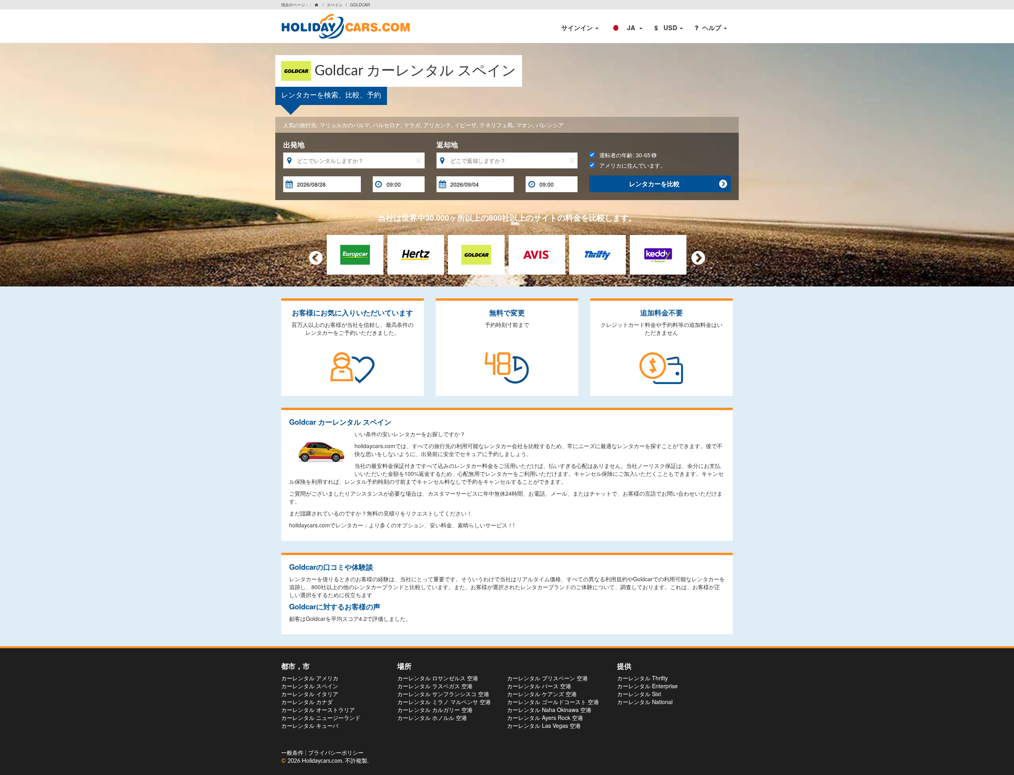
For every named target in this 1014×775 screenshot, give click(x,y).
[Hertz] (416, 254)
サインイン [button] (578, 27)
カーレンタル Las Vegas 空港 (544, 725)
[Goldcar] (476, 254)
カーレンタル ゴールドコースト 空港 (553, 702)
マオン (524, 125)
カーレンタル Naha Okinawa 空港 (549, 710)
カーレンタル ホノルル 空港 (432, 718)
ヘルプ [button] (712, 27)
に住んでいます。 (632, 165)
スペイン (335, 5)
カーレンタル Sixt (639, 694)
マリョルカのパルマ (345, 125)
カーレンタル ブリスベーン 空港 (547, 678)
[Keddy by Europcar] (658, 254)
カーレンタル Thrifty (642, 678)
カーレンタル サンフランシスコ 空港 (443, 694)
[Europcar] (355, 254)
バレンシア (550, 125)
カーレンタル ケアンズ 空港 (542, 694)
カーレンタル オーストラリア (318, 710)
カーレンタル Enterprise (647, 686)
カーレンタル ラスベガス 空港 (435, 686)
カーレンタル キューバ (309, 725)
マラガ (412, 125)
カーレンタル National (645, 702)
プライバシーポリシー (336, 753)
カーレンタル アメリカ (309, 678)
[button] (626, 28)
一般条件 (293, 753)
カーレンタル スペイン (309, 686)
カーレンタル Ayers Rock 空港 (545, 718)
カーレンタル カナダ (307, 702)
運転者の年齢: (622, 155)
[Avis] (537, 254)
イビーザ (465, 125)
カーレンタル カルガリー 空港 (435, 710)
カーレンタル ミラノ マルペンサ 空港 (444, 702)
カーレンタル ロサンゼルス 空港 (437, 678)
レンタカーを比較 (678, 183)
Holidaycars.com (322, 761)
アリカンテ (437, 125)
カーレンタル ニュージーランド (320, 718)
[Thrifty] (597, 254)
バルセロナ (386, 125)
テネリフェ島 (496, 125)
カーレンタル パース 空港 (539, 686)
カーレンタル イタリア (309, 694)
